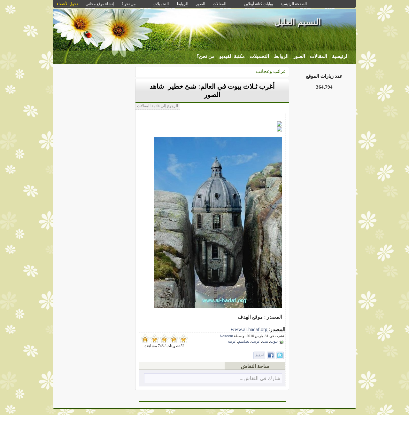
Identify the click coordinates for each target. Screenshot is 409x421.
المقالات (318, 56)
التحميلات (259, 56)
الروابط (281, 56)
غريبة (232, 341)
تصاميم (243, 341)
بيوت (274, 341)
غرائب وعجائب (271, 71)
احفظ (259, 355)
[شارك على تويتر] (280, 355)
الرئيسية (340, 56)
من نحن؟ (205, 56)
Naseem (226, 336)
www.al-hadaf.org (249, 329)
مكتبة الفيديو (232, 56)
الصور (299, 56)
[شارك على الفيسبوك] (270, 355)
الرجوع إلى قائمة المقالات (157, 106)
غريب (255, 341)
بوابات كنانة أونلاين (258, 4)
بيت (265, 341)
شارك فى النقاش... (260, 378)
